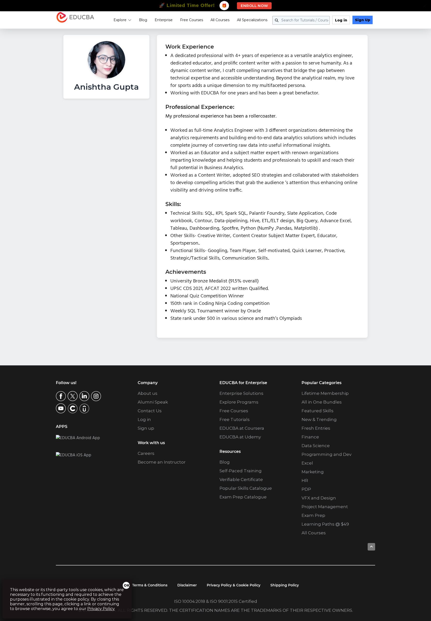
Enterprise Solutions (241, 393)
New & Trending (319, 419)
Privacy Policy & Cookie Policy (233, 585)
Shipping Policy (284, 585)
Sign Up (362, 20)
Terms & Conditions (149, 585)
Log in (341, 20)
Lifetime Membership (325, 393)
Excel (307, 463)
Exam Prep (313, 515)
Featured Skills (317, 410)
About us (147, 393)
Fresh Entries (316, 428)
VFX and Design (319, 497)
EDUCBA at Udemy (240, 436)
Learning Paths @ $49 (325, 524)
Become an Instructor (162, 462)
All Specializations (252, 20)
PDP (306, 489)
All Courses (220, 20)
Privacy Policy (101, 608)
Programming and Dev (326, 454)
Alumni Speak (153, 402)
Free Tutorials (234, 419)
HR (305, 480)
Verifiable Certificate (241, 479)
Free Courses (191, 20)
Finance (310, 436)
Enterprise (164, 20)
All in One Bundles (322, 402)
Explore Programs (238, 402)
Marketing (313, 471)
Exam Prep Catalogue (243, 496)
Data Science (316, 445)
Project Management (325, 506)
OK (127, 585)
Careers (146, 453)
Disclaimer (187, 585)
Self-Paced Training (240, 470)
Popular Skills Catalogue (245, 488)
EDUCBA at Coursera (241, 428)
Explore (119, 20)
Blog (143, 20)
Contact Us (150, 410)
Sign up (146, 428)
